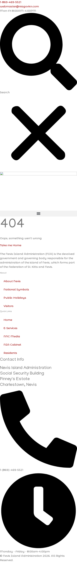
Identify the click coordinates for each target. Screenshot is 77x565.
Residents (10, 353)
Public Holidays (15, 297)
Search (5, 92)
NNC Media (12, 336)
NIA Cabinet (12, 344)
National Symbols (16, 289)
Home (8, 319)
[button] (38, 51)
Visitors (8, 306)
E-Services (10, 328)
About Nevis (12, 281)
